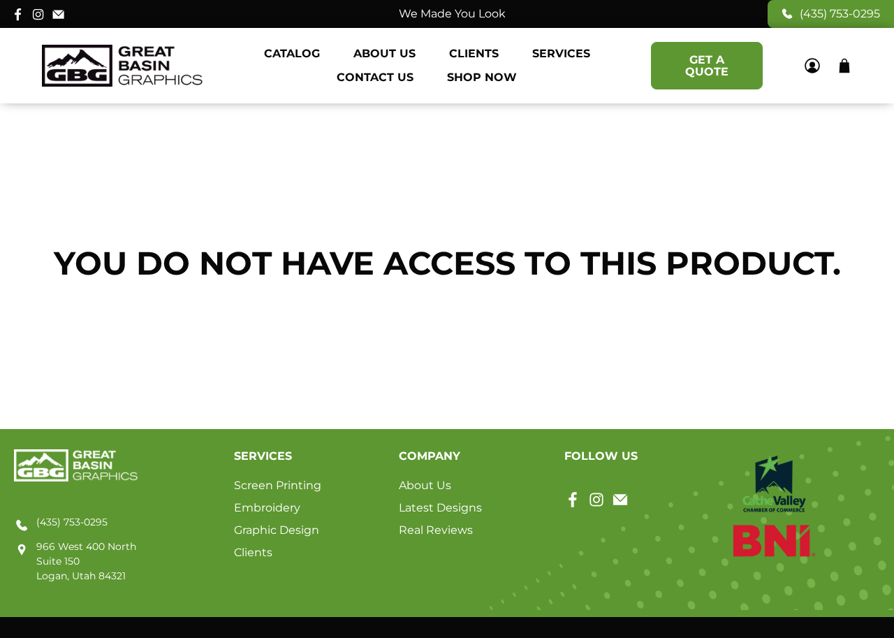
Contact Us (375, 77)
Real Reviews (436, 530)
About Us (384, 53)
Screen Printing (277, 485)
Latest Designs (440, 507)
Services (561, 53)
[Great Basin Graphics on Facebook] (17, 13)
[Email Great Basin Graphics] (58, 13)
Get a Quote (706, 65)
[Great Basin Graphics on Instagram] (38, 13)
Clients (474, 53)
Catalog (292, 53)
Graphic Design (276, 530)
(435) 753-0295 (840, 13)
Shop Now (482, 77)
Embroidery (267, 507)
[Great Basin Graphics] (122, 66)
